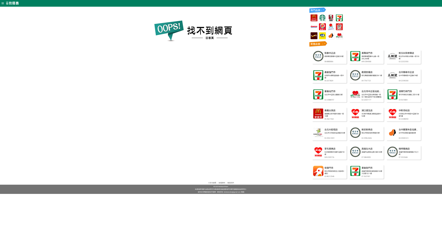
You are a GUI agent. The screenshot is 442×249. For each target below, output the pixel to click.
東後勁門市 (367, 168)
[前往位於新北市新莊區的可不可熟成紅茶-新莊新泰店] (355, 137)
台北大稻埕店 (331, 129)
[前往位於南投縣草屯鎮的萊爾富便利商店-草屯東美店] (318, 156)
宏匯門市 (328, 168)
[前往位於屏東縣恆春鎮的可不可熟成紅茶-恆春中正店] (318, 61)
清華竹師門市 (405, 91)
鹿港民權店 (367, 72)
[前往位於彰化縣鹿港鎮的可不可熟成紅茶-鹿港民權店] (355, 80)
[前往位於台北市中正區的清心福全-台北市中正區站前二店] (355, 99)
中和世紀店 (404, 110)
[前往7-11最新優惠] (339, 21)
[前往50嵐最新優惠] (322, 39)
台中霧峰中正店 (406, 72)
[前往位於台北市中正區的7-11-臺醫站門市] (318, 99)
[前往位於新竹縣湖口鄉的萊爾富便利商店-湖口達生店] (355, 118)
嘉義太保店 (329, 110)
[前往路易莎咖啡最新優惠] (330, 39)
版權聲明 (222, 183)
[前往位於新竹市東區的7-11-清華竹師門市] (392, 99)
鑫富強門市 (329, 72)
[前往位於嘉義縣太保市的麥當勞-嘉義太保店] (318, 118)
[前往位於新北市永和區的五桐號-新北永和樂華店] (392, 61)
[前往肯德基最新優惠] (330, 21)
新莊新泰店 (367, 129)
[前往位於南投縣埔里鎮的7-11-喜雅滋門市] (355, 61)
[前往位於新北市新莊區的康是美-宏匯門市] (318, 175)
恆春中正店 (329, 53)
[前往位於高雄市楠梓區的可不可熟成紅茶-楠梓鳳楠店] (392, 156)
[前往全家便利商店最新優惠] (330, 30)
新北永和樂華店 (406, 53)
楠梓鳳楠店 (404, 148)
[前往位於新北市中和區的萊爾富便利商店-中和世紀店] (392, 118)
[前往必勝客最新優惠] (339, 30)
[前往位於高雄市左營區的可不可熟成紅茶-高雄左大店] (355, 156)
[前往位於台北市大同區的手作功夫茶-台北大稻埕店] (318, 137)
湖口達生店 (367, 110)
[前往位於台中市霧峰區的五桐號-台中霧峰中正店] (392, 80)
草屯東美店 (329, 148)
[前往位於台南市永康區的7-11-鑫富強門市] (318, 80)
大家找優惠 (212, 183)
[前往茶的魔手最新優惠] (314, 39)
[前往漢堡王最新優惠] (322, 30)
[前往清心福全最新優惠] (339, 39)
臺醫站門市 (329, 91)
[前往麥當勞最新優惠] (314, 21)
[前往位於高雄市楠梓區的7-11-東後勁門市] (355, 175)
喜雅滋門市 (367, 53)
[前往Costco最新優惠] (314, 30)
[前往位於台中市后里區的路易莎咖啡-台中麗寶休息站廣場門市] (392, 137)
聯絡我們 (230, 183)
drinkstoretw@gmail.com (232, 192)
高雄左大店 (367, 148)
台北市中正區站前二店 (372, 91)
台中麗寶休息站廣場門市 (411, 129)
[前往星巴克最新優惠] (322, 21)
